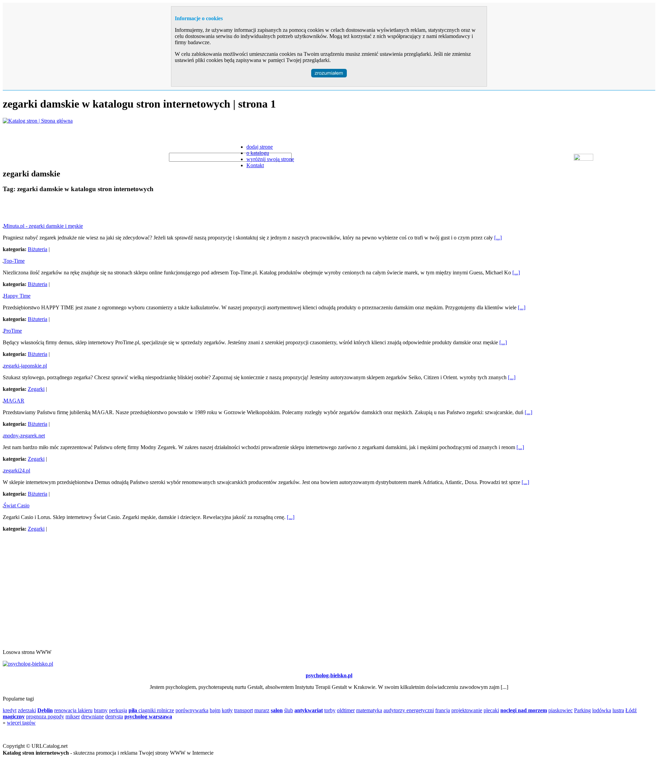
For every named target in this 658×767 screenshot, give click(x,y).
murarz (261, 710)
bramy (101, 710)
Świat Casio (16, 505)
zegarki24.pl (16, 470)
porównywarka (191, 710)
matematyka (369, 710)
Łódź (631, 710)
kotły (227, 710)
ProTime (12, 331)
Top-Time (14, 261)
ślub (288, 710)
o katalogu (257, 153)
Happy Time (17, 296)
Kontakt (255, 165)
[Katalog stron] (38, 121)
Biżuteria (37, 249)
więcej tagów (21, 723)
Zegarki (36, 389)
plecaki (491, 710)
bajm (215, 710)
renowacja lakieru (73, 710)
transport (243, 710)
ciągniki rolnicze (156, 710)
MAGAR (13, 401)
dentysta (114, 716)
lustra (618, 710)
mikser (72, 716)
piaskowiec (560, 710)
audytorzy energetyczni (408, 710)
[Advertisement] (83, 209)
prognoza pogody (45, 716)
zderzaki (27, 710)
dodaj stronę (259, 147)
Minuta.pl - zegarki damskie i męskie (43, 226)
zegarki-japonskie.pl (25, 366)
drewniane (92, 716)
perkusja (118, 710)
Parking (582, 710)
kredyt (9, 710)
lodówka (601, 710)
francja (442, 710)
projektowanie (466, 710)
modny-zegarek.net (24, 435)
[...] (498, 237)
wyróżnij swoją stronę (270, 159)
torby (330, 710)
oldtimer (346, 710)
